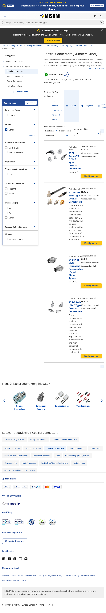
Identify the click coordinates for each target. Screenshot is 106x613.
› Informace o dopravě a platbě (14, 580)
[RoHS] (42, 522)
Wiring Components (34, 45)
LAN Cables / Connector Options (54, 463)
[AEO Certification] (31, 522)
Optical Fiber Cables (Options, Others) (19, 470)
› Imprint (5, 575)
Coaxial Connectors (84, 45)
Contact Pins (95, 448)
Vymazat (32, 135)
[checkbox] (20, 115)
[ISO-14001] (18, 522)
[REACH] (52, 522)
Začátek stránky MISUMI (12, 45)
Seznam (73, 105)
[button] (97, 5)
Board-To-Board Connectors (15, 455)
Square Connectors (14, 76)
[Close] (101, 30)
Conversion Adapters (41, 455)
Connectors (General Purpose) (59, 45)
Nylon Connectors (14, 86)
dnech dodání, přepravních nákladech (57, 108)
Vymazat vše (31, 103)
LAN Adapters (79, 463)
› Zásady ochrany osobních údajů (50, 575)
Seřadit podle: (65, 131)
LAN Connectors (29, 463)
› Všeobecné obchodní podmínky (23, 575)
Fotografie (88, 105)
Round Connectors (14, 81)
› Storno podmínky (72, 575)
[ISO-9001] (6, 522)
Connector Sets (10, 463)
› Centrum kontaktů (88, 575)
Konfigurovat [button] (91, 176)
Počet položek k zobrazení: (54, 126)
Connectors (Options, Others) (77, 455)
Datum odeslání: (81, 129)
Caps (58, 455)
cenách (56, 119)
